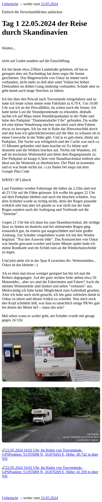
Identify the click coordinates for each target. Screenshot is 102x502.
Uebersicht (10, 4)
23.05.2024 (49, 4)
